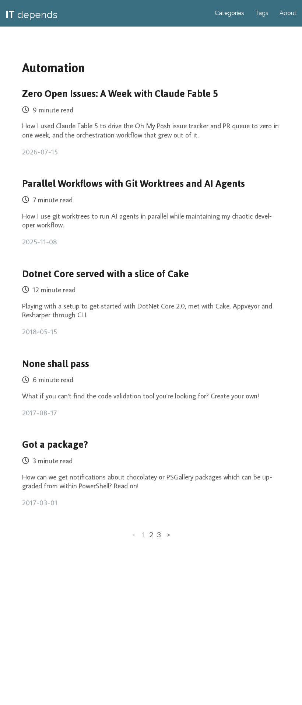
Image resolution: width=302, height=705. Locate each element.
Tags (261, 13)
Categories (229, 13)
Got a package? (55, 444)
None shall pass (55, 364)
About (288, 13)
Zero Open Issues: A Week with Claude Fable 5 (120, 94)
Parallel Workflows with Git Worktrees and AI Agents (133, 183)
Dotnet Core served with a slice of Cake (105, 274)
